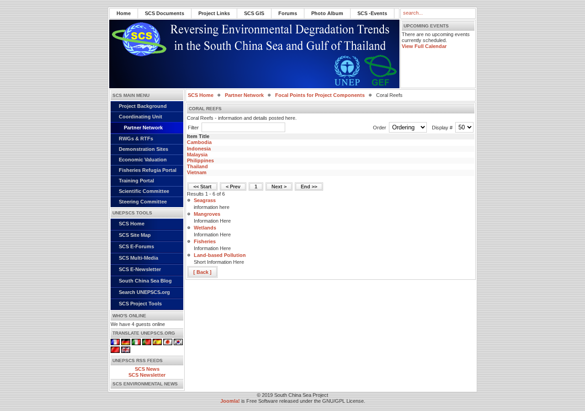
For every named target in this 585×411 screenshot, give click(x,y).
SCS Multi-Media (138, 258)
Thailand (197, 166)
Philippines (200, 160)
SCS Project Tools (140, 303)
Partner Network (143, 127)
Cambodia (199, 142)
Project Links (214, 13)
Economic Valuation (143, 159)
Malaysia (197, 154)
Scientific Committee (144, 191)
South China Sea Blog (145, 280)
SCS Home (131, 223)
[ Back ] (202, 272)
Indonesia (199, 148)
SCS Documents (164, 13)
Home (124, 13)
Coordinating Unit (140, 116)
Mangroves (207, 214)
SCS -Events (372, 13)
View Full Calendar (424, 46)
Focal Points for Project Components (320, 95)
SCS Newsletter (146, 375)
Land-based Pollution (220, 255)
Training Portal (136, 180)
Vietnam (197, 172)
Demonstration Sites (143, 149)
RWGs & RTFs (136, 138)
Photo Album (327, 13)
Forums (287, 13)
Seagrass (205, 200)
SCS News (147, 369)
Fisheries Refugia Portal (147, 170)
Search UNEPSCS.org (144, 292)
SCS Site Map (135, 235)
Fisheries (205, 241)
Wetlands (205, 227)
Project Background (143, 106)
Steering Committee (143, 201)
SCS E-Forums (136, 246)
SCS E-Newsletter (140, 269)
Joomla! (230, 401)
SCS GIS (254, 13)
